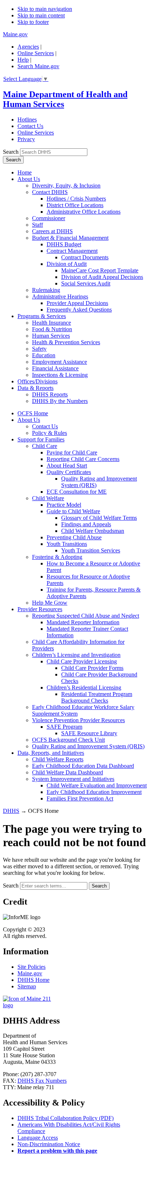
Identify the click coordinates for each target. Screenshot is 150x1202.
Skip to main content (41, 15)
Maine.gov (15, 34)
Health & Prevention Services (66, 342)
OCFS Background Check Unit (68, 740)
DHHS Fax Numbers (42, 1081)
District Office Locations (75, 205)
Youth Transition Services (90, 550)
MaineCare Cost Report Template (99, 270)
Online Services (35, 53)
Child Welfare (48, 498)
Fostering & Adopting (57, 557)
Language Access (37, 1138)
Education (43, 355)
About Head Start (67, 465)
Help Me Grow (49, 603)
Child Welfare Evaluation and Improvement (97, 785)
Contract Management (72, 251)
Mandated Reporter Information (83, 622)
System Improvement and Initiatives (73, 779)
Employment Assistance (59, 362)
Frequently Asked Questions (79, 309)
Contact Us (30, 126)
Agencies (28, 47)
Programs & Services (41, 316)
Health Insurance (51, 323)
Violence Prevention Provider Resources (78, 720)
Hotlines (27, 119)
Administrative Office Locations (84, 212)
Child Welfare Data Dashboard (67, 772)
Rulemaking (46, 290)
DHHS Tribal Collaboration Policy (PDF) (65, 1118)
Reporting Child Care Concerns (83, 459)
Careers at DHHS (52, 231)
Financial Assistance (55, 368)
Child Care (44, 446)
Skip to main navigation (44, 9)
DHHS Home (33, 980)
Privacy (26, 139)
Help (23, 60)
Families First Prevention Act (80, 798)
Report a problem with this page (57, 1151)
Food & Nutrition (52, 329)
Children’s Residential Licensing (84, 687)
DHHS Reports (50, 394)
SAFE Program (64, 727)
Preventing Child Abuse (74, 537)
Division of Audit (67, 264)
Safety (39, 349)
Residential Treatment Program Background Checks (96, 697)
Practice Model (64, 505)
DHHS (11, 811)
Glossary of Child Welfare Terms (99, 518)
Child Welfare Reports (57, 759)
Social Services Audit (85, 283)
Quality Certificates (69, 472)
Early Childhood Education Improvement (94, 792)
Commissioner (48, 218)
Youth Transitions (67, 544)
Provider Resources (39, 609)
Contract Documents (84, 257)
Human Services (51, 336)
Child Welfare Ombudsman (92, 531)
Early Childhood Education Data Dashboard (83, 766)
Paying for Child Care (72, 452)
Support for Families (40, 439)
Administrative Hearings (60, 296)
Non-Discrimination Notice (48, 1144)
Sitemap (26, 986)
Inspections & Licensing (60, 375)
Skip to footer (33, 22)
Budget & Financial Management (70, 238)
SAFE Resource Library (89, 733)
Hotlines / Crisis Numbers (76, 198)
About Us (28, 179)
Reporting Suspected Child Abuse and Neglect (85, 616)
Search (11, 152)
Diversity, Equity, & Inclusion (66, 185)
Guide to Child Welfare (73, 511)
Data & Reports (35, 388)
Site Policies (31, 967)
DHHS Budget (64, 244)
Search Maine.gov (38, 66)
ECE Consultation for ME (77, 492)
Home (24, 172)
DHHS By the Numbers (60, 401)
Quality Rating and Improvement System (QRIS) (88, 746)
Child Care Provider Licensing (82, 661)
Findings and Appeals (86, 524)
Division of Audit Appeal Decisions (102, 277)
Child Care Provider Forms (92, 668)
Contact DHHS (50, 192)
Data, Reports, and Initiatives (50, 753)
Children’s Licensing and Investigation (76, 655)
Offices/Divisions (37, 381)
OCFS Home (32, 413)
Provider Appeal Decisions (77, 303)
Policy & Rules (49, 433)
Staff (37, 225)
